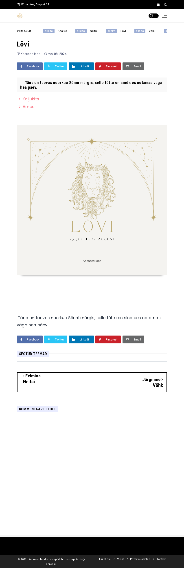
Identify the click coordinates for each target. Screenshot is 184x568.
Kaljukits (31, 99)
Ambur (29, 106)
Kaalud (60, 31)
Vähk (150, 31)
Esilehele (105, 559)
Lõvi (121, 31)
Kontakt (160, 559)
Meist (120, 559)
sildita (47, 31)
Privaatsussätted (140, 559)
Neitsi (92, 31)
